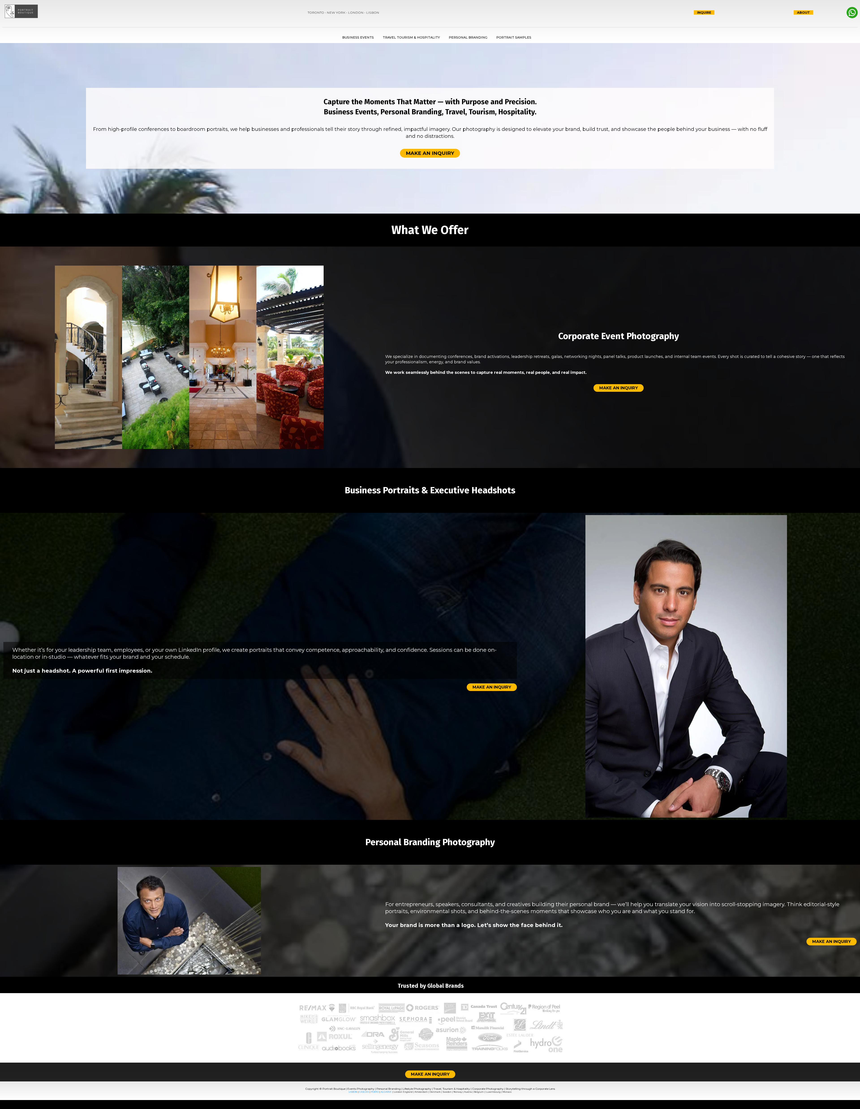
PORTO (375, 1091)
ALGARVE (386, 1091)
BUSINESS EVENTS (358, 37)
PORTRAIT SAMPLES (513, 37)
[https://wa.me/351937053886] (836, 12)
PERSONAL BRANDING (468, 37)
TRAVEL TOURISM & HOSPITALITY (411, 37)
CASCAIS (364, 1091)
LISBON (353, 1091)
